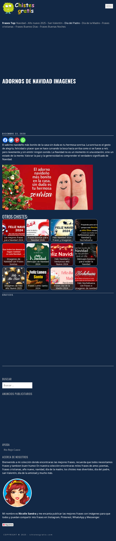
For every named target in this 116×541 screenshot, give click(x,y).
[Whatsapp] (23, 140)
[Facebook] (5, 140)
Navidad (21, 23)
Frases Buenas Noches (53, 26)
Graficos (7, 295)
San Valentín (55, 23)
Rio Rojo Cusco (12, 449)
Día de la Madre (91, 23)
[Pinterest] (17, 140)
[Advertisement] (58, 53)
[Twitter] (11, 140)
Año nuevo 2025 (37, 23)
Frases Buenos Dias (27, 26)
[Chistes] (18, 14)
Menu (109, 6)
